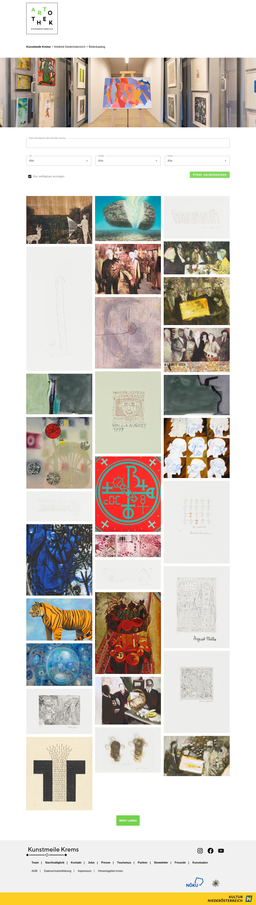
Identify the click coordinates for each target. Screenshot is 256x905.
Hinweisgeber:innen (110, 870)
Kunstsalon (200, 862)
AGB (34, 870)
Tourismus (124, 862)
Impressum (84, 870)
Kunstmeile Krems (38, 46)
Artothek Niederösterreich (70, 46)
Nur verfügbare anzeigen (48, 176)
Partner (143, 862)
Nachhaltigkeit (54, 862)
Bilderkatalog (97, 46)
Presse (105, 862)
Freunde (180, 862)
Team (35, 862)
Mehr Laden (128, 820)
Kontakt (76, 862)
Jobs (91, 862)
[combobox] (58, 161)
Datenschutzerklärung (57, 870)
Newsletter (161, 862)
